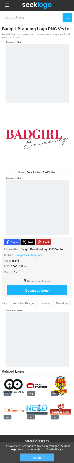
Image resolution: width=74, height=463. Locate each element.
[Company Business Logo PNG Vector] (60, 409)
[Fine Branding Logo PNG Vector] (13, 409)
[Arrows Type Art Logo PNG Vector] (37, 409)
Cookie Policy (54, 449)
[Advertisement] (37, 68)
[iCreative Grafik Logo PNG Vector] (13, 386)
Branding (62, 303)
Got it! (37, 457)
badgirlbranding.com (29, 255)
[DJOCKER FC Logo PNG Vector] (60, 386)
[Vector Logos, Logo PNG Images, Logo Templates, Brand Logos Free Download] (37, 5)
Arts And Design (23, 303)
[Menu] (7, 5)
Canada (45, 303)
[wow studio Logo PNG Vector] (37, 386)
